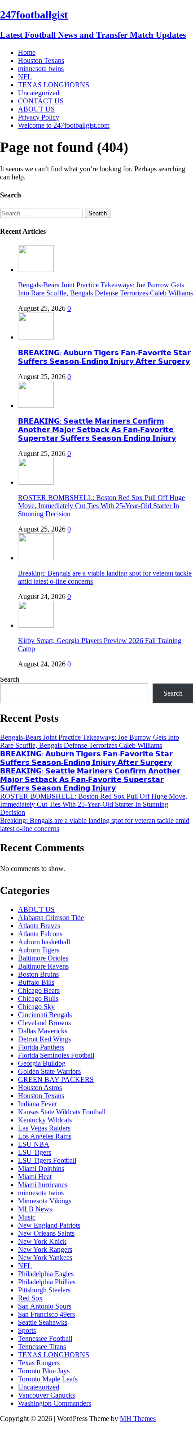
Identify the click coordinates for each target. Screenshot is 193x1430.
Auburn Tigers (38, 950)
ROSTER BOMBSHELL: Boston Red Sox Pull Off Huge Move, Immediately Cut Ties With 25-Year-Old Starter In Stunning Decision (101, 506)
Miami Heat (35, 1176)
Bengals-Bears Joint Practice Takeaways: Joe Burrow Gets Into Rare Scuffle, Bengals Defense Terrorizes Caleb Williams (105, 289)
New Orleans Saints (46, 1233)
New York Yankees (45, 1257)
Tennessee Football (45, 1338)
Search (9, 679)
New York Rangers (45, 1249)
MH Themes (138, 1418)
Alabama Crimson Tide (51, 917)
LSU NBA (33, 1144)
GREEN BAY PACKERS (56, 1079)
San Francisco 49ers (46, 1314)
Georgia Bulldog (42, 1063)
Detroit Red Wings (44, 1039)
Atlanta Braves (39, 926)
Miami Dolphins (41, 1168)
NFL (25, 76)
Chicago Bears (39, 990)
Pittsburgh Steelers (44, 1290)
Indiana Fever (37, 1104)
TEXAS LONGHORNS (53, 85)
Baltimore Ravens (43, 966)
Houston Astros (40, 1087)
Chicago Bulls (38, 998)
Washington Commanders (54, 1403)
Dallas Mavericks (42, 1031)
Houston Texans (41, 60)
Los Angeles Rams (44, 1136)
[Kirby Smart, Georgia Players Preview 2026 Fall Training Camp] (36, 625)
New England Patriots (49, 1225)
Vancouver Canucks (46, 1395)
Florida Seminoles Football (56, 1055)
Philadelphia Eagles (46, 1274)
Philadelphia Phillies (46, 1282)
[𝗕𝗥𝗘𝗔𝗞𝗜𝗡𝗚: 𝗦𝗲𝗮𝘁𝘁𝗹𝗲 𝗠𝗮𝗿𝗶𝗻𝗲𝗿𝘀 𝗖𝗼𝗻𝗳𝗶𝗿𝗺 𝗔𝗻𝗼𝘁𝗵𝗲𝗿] (36, 405)
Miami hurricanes (42, 1185)
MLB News (35, 1209)
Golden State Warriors (49, 1071)
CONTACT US (41, 101)
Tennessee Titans (42, 1346)
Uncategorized (38, 93)
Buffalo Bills (36, 982)
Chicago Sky (36, 1006)
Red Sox (30, 1298)
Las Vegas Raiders (44, 1128)
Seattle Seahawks (42, 1322)
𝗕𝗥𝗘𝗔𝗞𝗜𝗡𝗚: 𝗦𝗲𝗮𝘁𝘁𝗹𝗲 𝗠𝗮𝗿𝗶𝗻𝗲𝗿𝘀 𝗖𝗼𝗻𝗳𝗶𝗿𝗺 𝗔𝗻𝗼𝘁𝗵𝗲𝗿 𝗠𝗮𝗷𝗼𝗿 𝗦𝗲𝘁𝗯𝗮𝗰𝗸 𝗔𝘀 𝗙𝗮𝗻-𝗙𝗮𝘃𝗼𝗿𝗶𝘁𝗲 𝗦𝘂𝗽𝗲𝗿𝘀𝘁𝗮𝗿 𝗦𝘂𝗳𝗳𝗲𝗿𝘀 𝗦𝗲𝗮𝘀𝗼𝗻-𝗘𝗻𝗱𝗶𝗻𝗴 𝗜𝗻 (97, 429)
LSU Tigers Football (47, 1160)
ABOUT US (36, 109)
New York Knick (42, 1241)
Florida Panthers (41, 1047)
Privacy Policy (38, 117)
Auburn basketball (44, 942)
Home (26, 52)
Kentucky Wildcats (45, 1120)
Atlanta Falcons (40, 934)
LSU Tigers (34, 1152)
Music (26, 1217)
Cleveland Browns (44, 1023)
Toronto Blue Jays (44, 1371)
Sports (27, 1330)
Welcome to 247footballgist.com (64, 125)
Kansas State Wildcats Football (61, 1112)
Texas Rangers (39, 1363)
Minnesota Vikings (44, 1201)
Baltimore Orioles (43, 958)
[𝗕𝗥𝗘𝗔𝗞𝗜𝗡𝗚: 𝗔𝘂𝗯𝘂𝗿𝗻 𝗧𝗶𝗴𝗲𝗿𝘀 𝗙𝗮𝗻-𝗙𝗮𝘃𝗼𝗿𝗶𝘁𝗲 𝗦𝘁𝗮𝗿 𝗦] (36, 337)
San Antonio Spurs (44, 1306)
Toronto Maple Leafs (48, 1379)
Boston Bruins (38, 974)
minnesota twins (41, 68)
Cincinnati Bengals (45, 1015)
